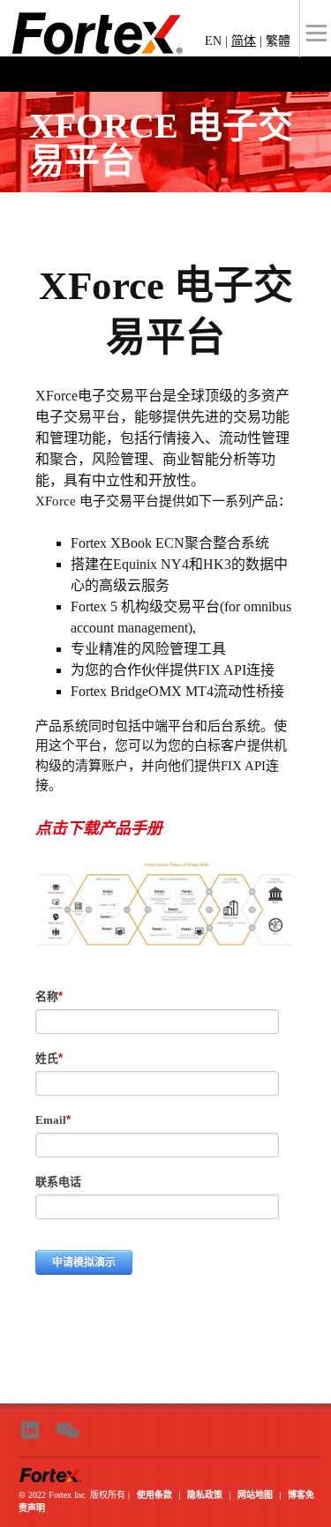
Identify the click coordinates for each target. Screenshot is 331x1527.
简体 (243, 41)
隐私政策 (204, 1494)
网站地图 (255, 1494)
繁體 (278, 41)
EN (213, 41)
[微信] (72, 1429)
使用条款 (154, 1494)
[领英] (34, 1429)
